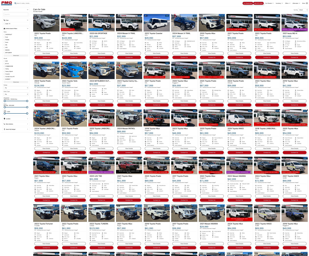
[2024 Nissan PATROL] (129, 118)
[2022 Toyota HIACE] (267, 213)
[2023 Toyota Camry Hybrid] (129, 70)
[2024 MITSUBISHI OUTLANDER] (101, 70)
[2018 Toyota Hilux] (157, 118)
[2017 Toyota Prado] (184, 165)
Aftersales (295, 3)
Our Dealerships (248, 3)
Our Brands (268, 3)
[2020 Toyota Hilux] (212, 22)
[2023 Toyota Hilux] (184, 118)
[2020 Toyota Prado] (212, 118)
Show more (16, 55)
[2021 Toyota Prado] (239, 22)
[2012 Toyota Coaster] (157, 22)
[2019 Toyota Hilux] (295, 70)
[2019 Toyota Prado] (157, 213)
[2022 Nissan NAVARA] (239, 165)
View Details (46, 53)
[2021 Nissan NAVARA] (212, 213)
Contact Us (46, 57)
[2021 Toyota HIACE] (295, 165)
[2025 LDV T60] (101, 165)
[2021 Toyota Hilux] (46, 165)
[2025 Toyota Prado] (212, 70)
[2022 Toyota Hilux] (267, 70)
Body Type (7, 91)
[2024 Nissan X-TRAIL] (129, 22)
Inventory (278, 3)
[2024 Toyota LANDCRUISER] (74, 22)
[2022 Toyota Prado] (46, 22)
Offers (287, 3)
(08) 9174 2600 (258, 3)
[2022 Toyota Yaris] (74, 70)
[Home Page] (6, 3)
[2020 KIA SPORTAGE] (101, 22)
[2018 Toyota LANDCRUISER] (267, 118)
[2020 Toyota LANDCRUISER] (101, 118)
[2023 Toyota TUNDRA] (101, 213)
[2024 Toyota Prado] (46, 70)
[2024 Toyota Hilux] (267, 165)
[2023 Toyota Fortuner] (46, 213)
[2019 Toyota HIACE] (239, 118)
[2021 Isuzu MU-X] (295, 22)
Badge (5, 85)
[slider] (5, 101)
